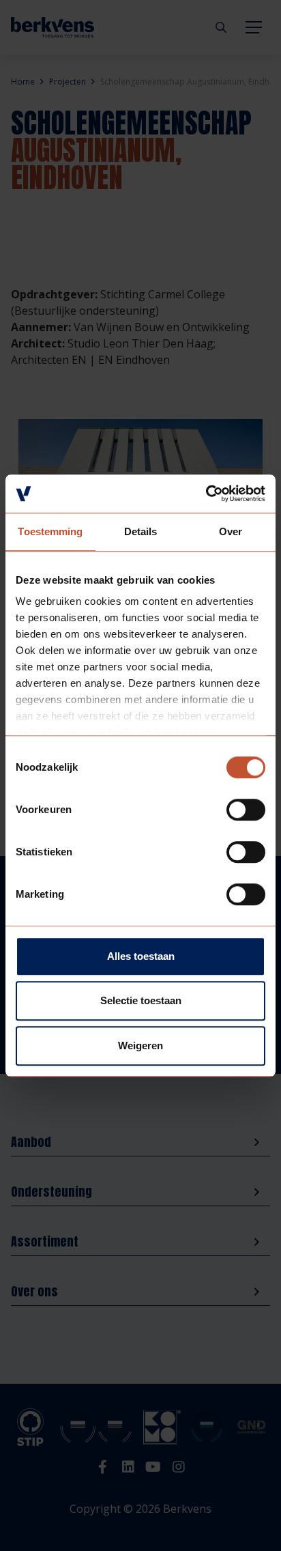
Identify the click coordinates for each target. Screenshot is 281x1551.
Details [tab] (141, 531)
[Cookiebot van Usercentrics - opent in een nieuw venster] (205, 493)
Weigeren (140, 1045)
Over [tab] (230, 531)
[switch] (245, 810)
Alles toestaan (141, 956)
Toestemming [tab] (50, 531)
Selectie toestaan (140, 1000)
